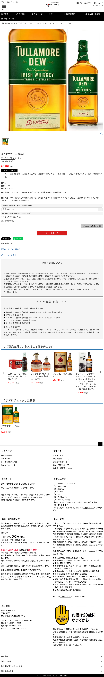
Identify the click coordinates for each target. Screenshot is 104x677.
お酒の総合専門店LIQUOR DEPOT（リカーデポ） (17, 23)
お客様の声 (69, 14)
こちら (16, 484)
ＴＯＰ (5, 14)
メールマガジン (97, 5)
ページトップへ (100, 444)
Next (100, 372)
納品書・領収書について (63, 468)
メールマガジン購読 (9, 462)
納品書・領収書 (92, 14)
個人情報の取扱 (7, 671)
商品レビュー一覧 (8, 465)
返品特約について (8, 243)
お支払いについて (60, 462)
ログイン (79, 3)
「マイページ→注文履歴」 (44, 273)
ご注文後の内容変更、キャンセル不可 (17, 205)
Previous (3, 373)
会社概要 (4, 656)
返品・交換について (61, 465)
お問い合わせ (8, 19)
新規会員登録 (6, 455)
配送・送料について (61, 459)
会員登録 (88, 3)
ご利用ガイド (98, 3)
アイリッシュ (49, 23)
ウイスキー (39, 23)
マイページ (37, 14)
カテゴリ (22, 14)
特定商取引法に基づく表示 (11, 666)
